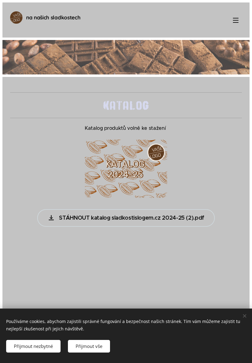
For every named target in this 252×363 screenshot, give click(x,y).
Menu (236, 20)
